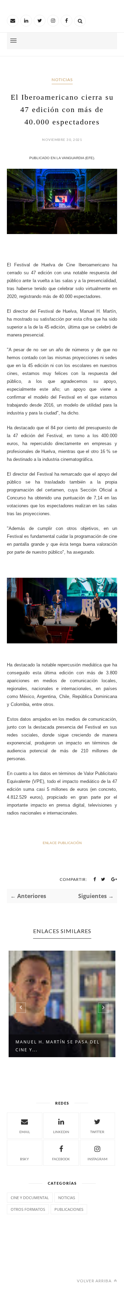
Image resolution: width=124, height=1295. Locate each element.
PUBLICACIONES (68, 1209)
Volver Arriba (95, 1280)
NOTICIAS (62, 79)
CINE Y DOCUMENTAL (30, 1197)
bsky (24, 1159)
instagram (97, 1159)
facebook (61, 1159)
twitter (97, 1132)
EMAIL (24, 1132)
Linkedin (61, 1132)
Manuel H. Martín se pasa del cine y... (58, 1046)
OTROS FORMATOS (28, 1209)
